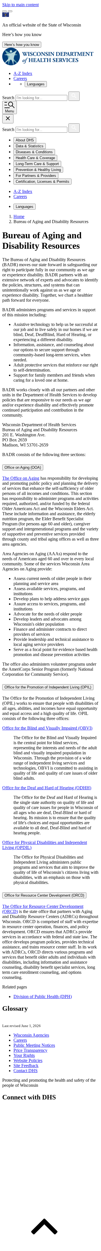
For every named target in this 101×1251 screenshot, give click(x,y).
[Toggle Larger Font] (4, 11)
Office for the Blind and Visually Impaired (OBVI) (47, 728)
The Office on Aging (20, 478)
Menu (9, 111)
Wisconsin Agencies (31, 1035)
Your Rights (24, 1055)
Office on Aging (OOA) (22, 467)
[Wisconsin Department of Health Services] (47, 63)
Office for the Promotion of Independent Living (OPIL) (47, 687)
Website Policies (27, 1060)
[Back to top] (44, 1246)
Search (8, 97)
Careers (20, 78)
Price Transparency (30, 1050)
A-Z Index (22, 73)
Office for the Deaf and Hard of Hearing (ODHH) (46, 787)
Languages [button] (36, 84)
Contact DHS (25, 1070)
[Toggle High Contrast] (10, 11)
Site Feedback (25, 1065)
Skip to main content (20, 4)
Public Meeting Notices (34, 1045)
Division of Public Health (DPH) (42, 996)
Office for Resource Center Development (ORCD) (44, 895)
